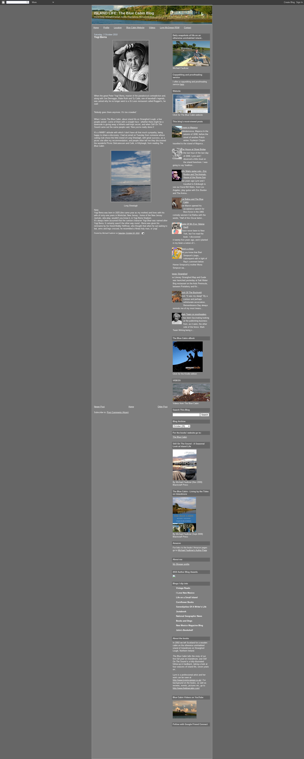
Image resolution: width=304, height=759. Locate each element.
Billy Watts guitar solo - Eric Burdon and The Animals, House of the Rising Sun (194, 174)
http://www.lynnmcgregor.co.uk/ (187, 680)
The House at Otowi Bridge (193, 149)
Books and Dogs (184, 621)
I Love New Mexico (185, 593)
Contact (187, 27)
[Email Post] (142, 233)
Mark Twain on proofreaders (193, 314)
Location (118, 27)
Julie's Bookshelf (184, 630)
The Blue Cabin (180, 437)
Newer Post (99, 407)
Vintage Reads (183, 588)
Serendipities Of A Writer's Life (191, 607)
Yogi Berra (100, 37)
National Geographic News (189, 616)
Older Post (163, 407)
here (182, 84)
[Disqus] (131, 282)
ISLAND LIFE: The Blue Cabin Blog (124, 13)
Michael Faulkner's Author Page (192, 550)
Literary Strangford (178, 274)
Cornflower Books (185, 602)
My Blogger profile (181, 564)
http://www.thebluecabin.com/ (186, 688)
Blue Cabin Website (135, 27)
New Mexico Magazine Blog (189, 625)
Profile (106, 27)
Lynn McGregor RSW (169, 27)
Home (96, 27)
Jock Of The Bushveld (191, 292)
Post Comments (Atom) (118, 412)
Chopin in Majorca (189, 127)
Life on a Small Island (187, 597)
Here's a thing (187, 249)
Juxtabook (181, 611)
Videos (152, 27)
